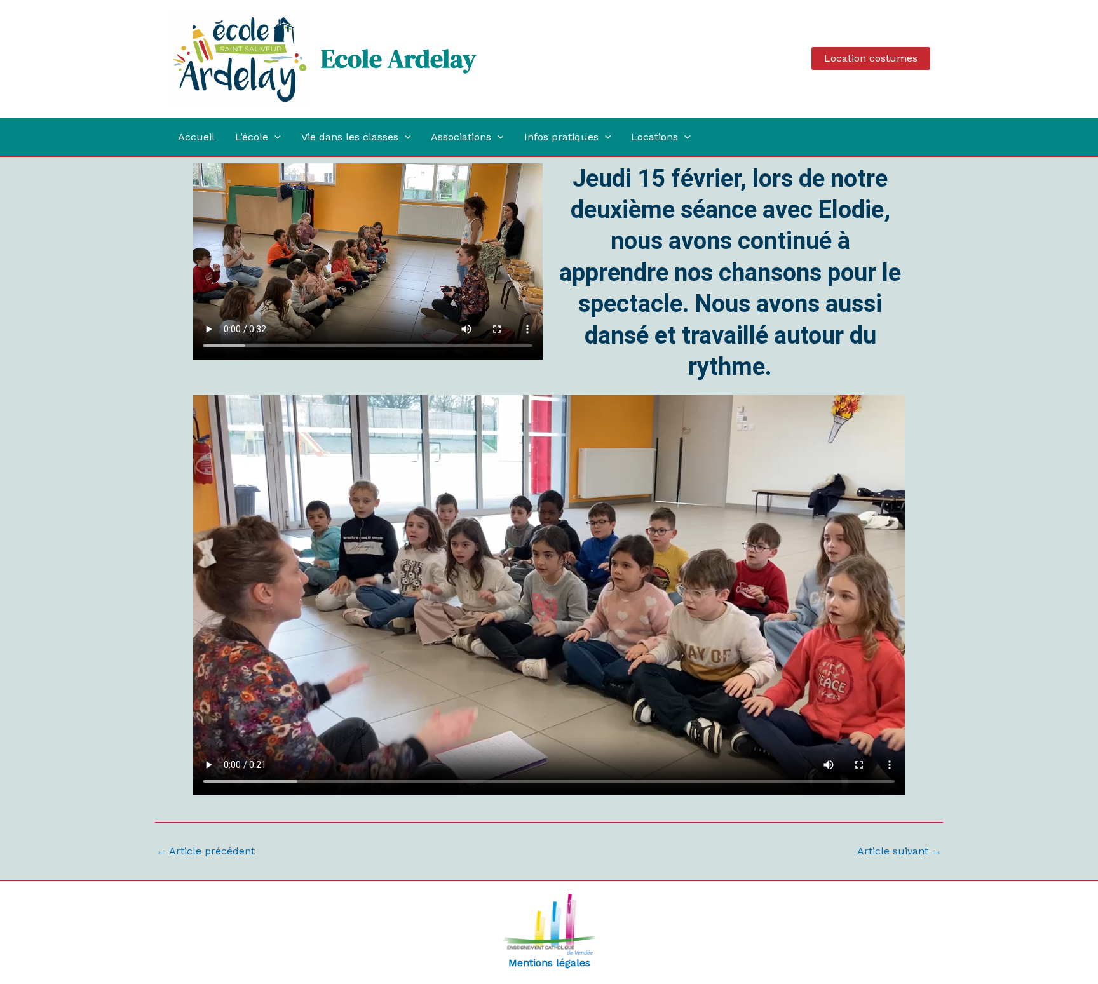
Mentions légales (549, 963)
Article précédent (205, 851)
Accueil (196, 137)
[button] (870, 58)
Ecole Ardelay (398, 58)
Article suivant (899, 851)
